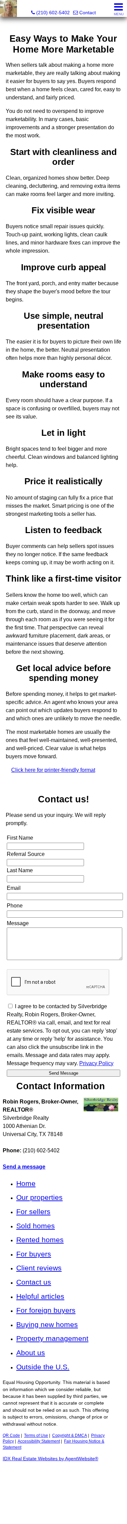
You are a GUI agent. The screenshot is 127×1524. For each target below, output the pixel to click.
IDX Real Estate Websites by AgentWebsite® (50, 1458)
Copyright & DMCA (69, 1435)
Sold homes (35, 1226)
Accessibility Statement (39, 1441)
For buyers (33, 1254)
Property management (52, 1338)
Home (26, 1183)
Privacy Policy (96, 1063)
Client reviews (39, 1268)
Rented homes (40, 1240)
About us (30, 1352)
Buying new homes (47, 1324)
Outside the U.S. (42, 1367)
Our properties (39, 1197)
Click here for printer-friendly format (53, 770)
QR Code (11, 1435)
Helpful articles (40, 1296)
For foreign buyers (46, 1310)
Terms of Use (36, 1435)
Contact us (33, 1282)
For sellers (33, 1211)
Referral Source (26, 854)
